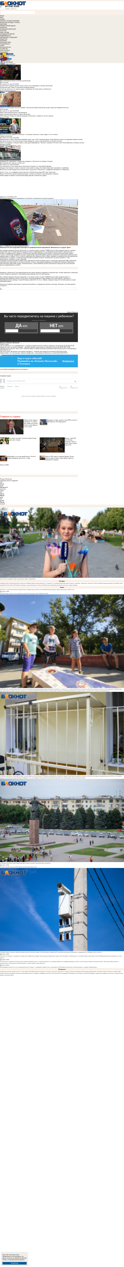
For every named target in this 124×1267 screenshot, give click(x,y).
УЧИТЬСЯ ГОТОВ (10, 55)
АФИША (2, 19)
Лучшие (9, 386)
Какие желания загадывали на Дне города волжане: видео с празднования (17, 578)
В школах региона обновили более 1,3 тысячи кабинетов (16, 971)
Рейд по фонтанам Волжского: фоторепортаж (13, 112)
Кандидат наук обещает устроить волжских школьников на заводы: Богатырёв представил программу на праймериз (34, 168)
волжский (3, 369)
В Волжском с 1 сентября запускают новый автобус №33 (84, 956)
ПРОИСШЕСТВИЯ (5, 42)
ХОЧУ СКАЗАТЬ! (5, 50)
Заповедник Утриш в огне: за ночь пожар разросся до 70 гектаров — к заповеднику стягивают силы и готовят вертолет (31, 967)
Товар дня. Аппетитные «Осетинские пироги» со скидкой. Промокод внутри (79, 967)
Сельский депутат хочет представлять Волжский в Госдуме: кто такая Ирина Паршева (25, 166)
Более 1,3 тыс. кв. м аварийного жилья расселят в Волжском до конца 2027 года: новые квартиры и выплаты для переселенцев (55, 777)
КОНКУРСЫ (3, 27)
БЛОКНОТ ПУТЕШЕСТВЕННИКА (9, 21)
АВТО (1, 17)
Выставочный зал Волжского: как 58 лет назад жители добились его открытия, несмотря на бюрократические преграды (60, 971)
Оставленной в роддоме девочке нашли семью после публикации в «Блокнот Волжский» (26, 85)
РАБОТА (10, 54)
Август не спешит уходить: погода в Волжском (34, 963)
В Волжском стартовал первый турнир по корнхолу (15, 689)
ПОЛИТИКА (3, 40)
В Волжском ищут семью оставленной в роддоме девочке (17, 87)
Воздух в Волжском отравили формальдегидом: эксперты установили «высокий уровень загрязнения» (27, 863)
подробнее (15, 480)
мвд (12, 369)
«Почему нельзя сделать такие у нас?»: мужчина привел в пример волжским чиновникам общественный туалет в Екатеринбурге (38, 348)
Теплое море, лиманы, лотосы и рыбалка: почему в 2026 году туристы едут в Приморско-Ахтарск (25, 593)
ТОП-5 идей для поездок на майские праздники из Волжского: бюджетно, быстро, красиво (26, 116)
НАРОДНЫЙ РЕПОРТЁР (7, 34)
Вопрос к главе (4, 117)
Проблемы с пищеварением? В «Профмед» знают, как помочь (87, 952)
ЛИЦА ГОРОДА (4, 32)
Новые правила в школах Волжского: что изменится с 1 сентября (43, 583)
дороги (26, 369)
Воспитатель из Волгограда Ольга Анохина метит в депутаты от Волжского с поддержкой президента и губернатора (34, 169)
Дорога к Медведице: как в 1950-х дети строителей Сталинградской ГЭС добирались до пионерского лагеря (61, 973)
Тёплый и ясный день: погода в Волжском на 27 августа (29, 585)
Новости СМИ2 (4, 465)
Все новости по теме (6, 84)
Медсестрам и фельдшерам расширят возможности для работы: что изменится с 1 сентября (51, 689)
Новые (2, 386)
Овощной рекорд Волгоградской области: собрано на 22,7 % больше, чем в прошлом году (87, 690)
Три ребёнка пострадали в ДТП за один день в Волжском (56, 952)
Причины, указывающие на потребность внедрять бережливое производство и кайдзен (65, 776)
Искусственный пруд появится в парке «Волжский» (15, 114)
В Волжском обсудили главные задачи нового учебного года (60, 589)
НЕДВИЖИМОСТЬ (5, 35)
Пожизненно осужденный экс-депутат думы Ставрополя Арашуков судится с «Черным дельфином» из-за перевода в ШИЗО (32, 961)
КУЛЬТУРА (3, 31)
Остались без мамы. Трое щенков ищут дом (99, 776)
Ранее (17, 386)
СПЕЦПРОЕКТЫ (5, 44)
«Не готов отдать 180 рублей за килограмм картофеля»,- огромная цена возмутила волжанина (28, 351)
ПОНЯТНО (14, 1263)
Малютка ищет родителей (7, 64)
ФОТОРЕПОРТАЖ (5, 47)
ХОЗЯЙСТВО (4, 49)
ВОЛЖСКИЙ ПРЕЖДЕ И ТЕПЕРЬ (10, 22)
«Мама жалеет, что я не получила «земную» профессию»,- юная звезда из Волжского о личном (28, 353)
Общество (3, 197)
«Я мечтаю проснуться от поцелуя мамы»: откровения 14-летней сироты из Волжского (25, 89)
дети (22, 369)
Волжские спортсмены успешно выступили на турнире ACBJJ (106, 971)
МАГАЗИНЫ (9, 62)
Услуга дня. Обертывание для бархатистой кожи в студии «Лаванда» (61, 585)
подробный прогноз (5, 480)
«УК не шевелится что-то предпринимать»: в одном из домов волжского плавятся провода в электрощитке (31, 345)
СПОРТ (2, 45)
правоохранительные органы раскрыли (30, 272)
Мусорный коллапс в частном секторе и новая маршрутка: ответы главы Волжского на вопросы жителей (31, 141)
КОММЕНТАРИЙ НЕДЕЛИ (8, 26)
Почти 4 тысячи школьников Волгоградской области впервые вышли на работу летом (23, 589)
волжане (8, 369)
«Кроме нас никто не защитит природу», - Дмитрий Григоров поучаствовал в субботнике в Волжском (29, 347)
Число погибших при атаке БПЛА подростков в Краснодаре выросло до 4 (20, 866)
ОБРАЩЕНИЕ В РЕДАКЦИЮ (8, 37)
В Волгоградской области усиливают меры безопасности (49, 690)
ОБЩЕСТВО (3, 39)
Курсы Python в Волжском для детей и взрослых (14, 583)
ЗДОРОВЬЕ (3, 24)
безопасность (17, 369)
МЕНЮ (2, 16)
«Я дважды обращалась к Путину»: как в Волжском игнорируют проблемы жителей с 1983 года (86, 961)
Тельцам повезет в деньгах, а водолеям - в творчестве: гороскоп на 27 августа (79, 583)
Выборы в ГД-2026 (5, 144)
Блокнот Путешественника (8, 90)
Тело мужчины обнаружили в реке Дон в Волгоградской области (18, 973)
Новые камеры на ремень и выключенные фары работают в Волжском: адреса (21, 952)
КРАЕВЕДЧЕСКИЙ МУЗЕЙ (8, 29)
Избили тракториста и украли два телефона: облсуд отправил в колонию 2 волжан (22, 776)
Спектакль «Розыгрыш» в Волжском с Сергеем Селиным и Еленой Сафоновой (94, 689)
